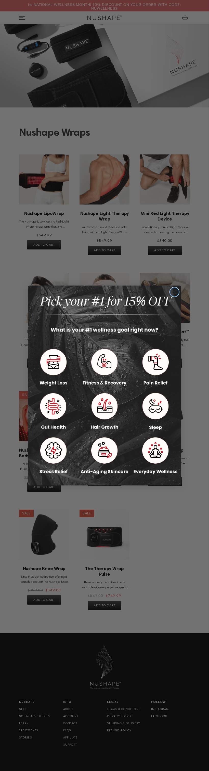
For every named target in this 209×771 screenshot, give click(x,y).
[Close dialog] (174, 292)
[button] (53, 367)
